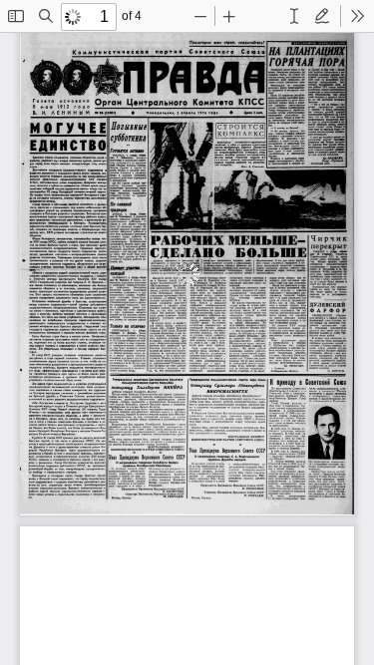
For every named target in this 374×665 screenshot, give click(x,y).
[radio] (294, 16)
